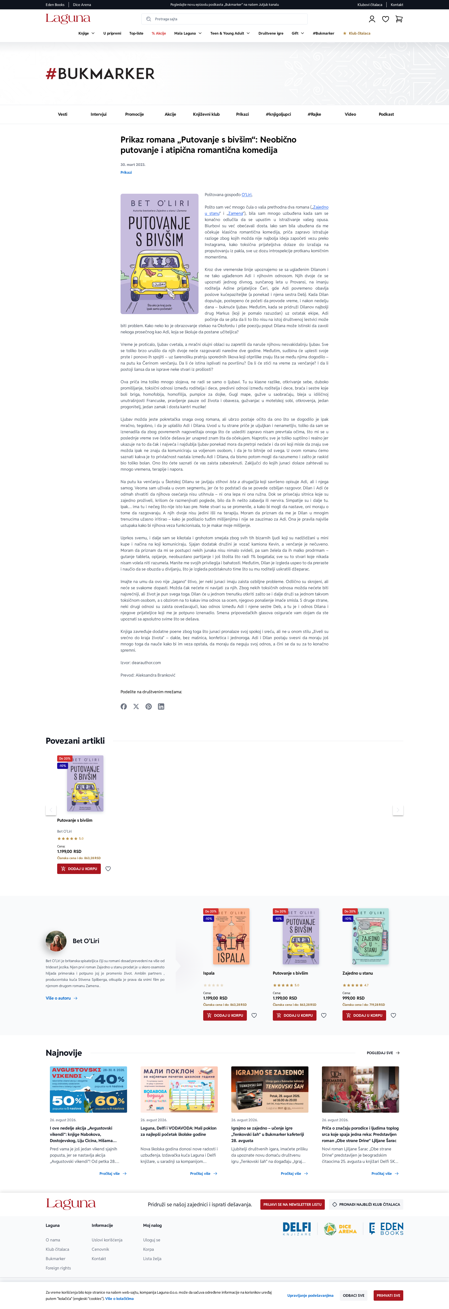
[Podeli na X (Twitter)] (136, 706)
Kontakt (397, 4)
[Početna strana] (69, 19)
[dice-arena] (340, 1228)
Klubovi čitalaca (370, 4)
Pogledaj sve (380, 1053)
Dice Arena (82, 4)
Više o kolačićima (119, 1298)
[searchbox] (224, 19)
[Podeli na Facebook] (124, 706)
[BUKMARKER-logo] (100, 73)
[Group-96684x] (386, 1228)
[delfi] (297, 1228)
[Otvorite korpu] (399, 19)
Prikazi (126, 172)
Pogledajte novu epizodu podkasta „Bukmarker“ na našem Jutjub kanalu (224, 4)
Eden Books (55, 4)
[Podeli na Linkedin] (161, 706)
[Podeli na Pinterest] (149, 706)
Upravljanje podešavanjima (310, 1295)
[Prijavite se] (372, 19)
